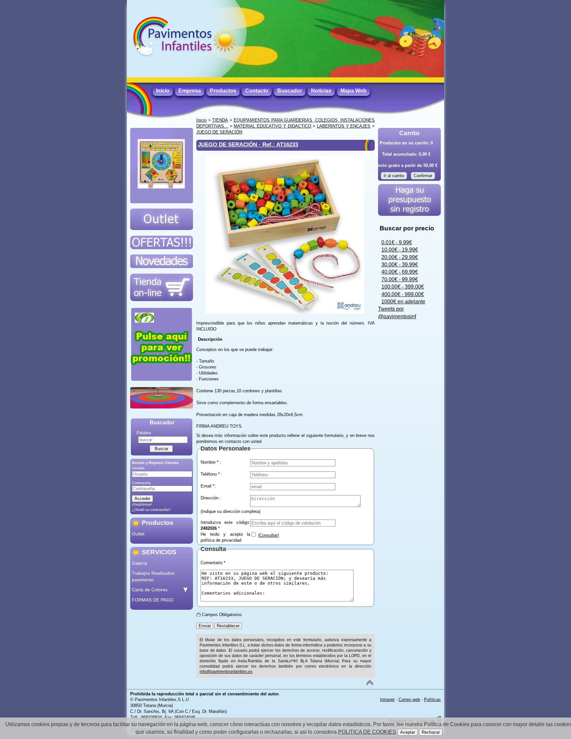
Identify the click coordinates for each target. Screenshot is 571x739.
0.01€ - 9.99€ (396, 242)
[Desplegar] (185, 590)
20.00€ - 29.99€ (399, 257)
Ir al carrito (394, 175)
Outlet (138, 533)
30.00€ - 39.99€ (399, 264)
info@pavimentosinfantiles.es (226, 672)
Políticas (432, 699)
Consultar (268, 535)
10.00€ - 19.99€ (399, 250)
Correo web (409, 699)
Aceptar (407, 732)
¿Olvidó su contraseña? (151, 510)
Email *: (208, 486)
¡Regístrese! (142, 504)
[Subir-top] (369, 683)
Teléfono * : (211, 474)
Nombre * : (211, 462)
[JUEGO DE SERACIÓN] (285, 312)
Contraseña (141, 483)
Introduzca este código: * (225, 524)
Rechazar (431, 732)
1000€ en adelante (403, 301)
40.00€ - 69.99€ (399, 272)
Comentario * (213, 562)
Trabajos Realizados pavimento (153, 576)
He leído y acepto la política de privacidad (225, 536)
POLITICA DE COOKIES (367, 732)
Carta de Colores (150, 589)
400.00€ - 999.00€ (402, 294)
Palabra (143, 432)
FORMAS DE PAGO (152, 600)
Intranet (387, 699)
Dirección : (211, 497)
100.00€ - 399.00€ (402, 287)
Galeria (139, 563)
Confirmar (423, 175)
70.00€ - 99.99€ (399, 279)
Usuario (138, 468)
